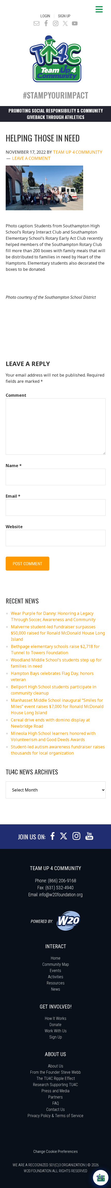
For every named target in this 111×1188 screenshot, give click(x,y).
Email (13, 496)
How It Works (55, 1018)
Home (55, 958)
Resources (56, 983)
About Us (55, 1066)
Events (55, 970)
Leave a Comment (31, 158)
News (55, 989)
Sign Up (64, 16)
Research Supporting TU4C (55, 1084)
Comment (16, 395)
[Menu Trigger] (99, 9)
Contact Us (55, 1109)
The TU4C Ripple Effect (55, 1078)
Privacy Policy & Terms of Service (55, 1115)
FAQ (55, 1103)
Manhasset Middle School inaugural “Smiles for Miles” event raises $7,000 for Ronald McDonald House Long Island (57, 706)
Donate (55, 1024)
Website (14, 526)
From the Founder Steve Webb (55, 1072)
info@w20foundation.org (61, 894)
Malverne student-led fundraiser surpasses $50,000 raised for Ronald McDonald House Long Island (58, 633)
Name (14, 465)
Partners (55, 1097)
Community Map (55, 964)
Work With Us (56, 1030)
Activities (55, 976)
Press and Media (55, 1090)
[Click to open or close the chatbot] (100, 1177)
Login (45, 16)
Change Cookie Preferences (55, 1151)
